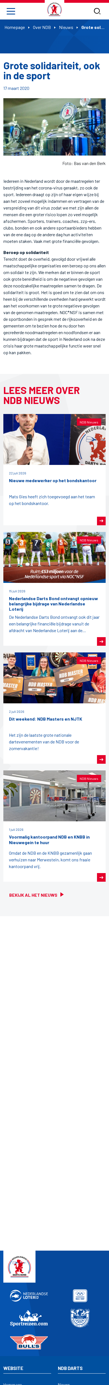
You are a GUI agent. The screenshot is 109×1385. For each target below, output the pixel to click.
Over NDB (42, 27)
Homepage (14, 27)
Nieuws (66, 27)
